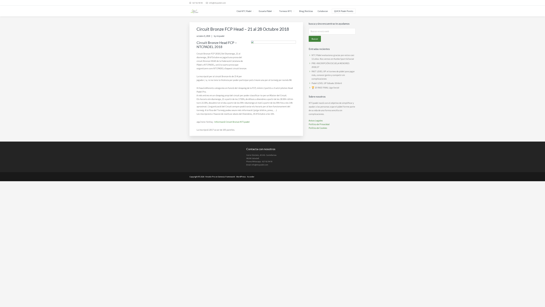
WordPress (241, 176)
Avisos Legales (316, 120)
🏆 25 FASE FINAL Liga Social (325, 87)
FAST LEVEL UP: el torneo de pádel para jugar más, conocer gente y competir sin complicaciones (333, 75)
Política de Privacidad (319, 124)
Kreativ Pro (210, 176)
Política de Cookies (318, 127)
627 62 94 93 (197, 3)
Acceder (250, 176)
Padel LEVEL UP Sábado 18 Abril (327, 83)
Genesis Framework (226, 176)
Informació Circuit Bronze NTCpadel (232, 121)
